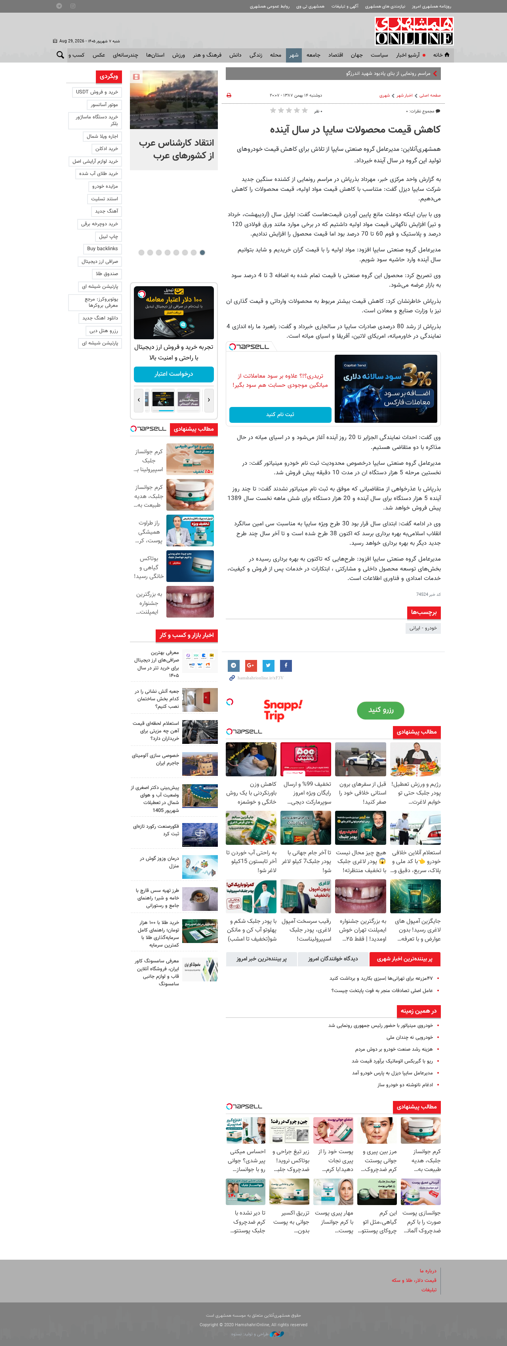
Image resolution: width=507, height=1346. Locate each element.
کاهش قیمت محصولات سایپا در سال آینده (355, 130)
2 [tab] (193, 252)
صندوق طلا (107, 274)
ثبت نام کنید (280, 415)
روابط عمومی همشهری (270, 6)
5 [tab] (167, 252)
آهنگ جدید (106, 211)
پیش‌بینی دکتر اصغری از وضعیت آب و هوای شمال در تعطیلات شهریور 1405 (155, 799)
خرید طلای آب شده (98, 174)
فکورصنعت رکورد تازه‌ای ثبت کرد (156, 830)
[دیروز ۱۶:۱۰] (174, 99)
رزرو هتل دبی (104, 331)
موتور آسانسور (104, 105)
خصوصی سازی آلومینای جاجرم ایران (155, 759)
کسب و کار (73, 55)
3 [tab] (184, 252)
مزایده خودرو (105, 186)
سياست (379, 55)
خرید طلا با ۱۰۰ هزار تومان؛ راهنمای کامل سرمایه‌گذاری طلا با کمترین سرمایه (158, 934)
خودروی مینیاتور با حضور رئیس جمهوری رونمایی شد (380, 1026)
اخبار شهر (404, 95)
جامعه (313, 55)
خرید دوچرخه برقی (99, 224)
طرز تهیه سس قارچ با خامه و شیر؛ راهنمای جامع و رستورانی (157, 898)
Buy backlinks (102, 249)
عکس (99, 55)
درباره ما (428, 1271)
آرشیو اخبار (407, 55)
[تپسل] (232, 347)
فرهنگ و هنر (207, 55)
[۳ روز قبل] (200, 732)
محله (275, 55)
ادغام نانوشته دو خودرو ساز (405, 1085)
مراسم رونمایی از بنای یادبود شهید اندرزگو (388, 74)
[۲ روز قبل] (200, 661)
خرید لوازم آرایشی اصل (95, 161)
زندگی (256, 55)
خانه (438, 55)
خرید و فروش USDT (97, 92)
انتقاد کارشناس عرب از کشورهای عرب (176, 149)
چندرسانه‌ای (125, 55)
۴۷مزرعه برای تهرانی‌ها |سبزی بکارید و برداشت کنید (381, 979)
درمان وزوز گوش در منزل (159, 862)
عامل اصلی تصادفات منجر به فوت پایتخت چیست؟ (382, 991)
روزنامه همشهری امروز (431, 6)
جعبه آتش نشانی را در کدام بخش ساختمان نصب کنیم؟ (157, 699)
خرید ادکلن (106, 149)
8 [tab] (141, 252)
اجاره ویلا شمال (102, 137)
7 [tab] (150, 252)
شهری (384, 95)
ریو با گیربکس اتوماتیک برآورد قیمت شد (392, 1061)
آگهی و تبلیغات (345, 6)
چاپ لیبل (108, 237)
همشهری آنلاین (410, 30)
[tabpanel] (174, 120)
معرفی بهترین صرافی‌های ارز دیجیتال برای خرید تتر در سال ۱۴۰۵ (156, 664)
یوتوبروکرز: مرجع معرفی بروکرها (101, 302)
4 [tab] (176, 252)
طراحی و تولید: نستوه (250, 1334)
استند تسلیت (104, 199)
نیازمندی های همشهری (385, 6)
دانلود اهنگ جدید (100, 318)
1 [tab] (202, 252)
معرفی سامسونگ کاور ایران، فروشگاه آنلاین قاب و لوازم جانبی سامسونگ (157, 972)
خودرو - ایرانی (423, 628)
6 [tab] (158, 252)
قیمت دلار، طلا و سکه (414, 1281)
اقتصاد (335, 55)
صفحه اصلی (430, 95)
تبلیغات (428, 1290)
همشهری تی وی (310, 6)
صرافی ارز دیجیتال (100, 262)
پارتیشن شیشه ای (100, 287)
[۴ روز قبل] (200, 899)
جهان (357, 55)
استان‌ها (155, 55)
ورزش (178, 55)
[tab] (405, 959)
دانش (235, 55)
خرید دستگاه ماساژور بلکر (97, 120)
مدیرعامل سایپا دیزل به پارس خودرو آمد (392, 1073)
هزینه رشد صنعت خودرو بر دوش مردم (394, 1049)
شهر (294, 55)
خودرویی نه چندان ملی (410, 1038)
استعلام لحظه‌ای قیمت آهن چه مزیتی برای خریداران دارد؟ (156, 731)
